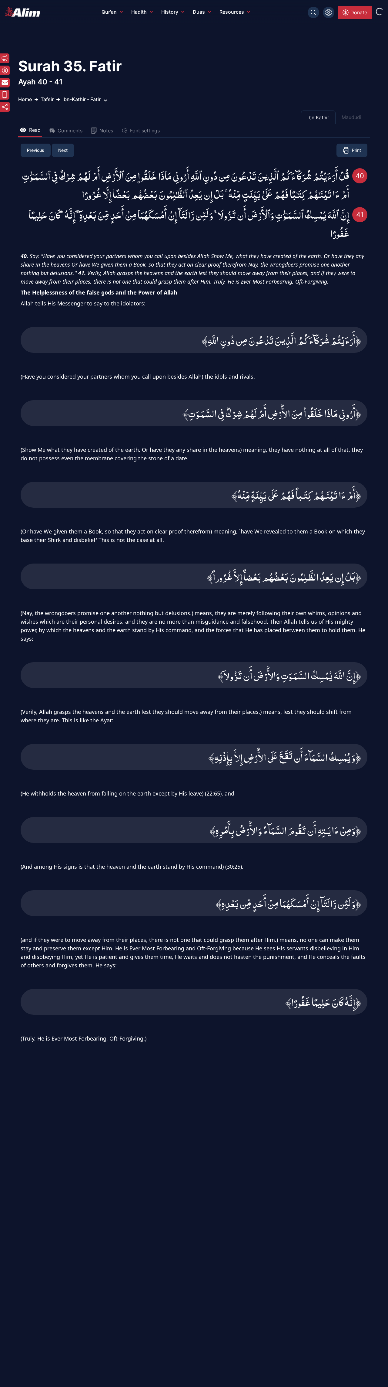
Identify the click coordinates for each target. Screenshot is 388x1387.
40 (360, 176)
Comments (70, 131)
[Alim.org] (24, 12)
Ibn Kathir (318, 117)
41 (359, 215)
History (169, 12)
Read (35, 130)
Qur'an (109, 12)
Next (63, 150)
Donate (358, 12)
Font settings (145, 131)
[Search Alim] (313, 12)
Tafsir (47, 99)
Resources (231, 12)
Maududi (351, 117)
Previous (35, 150)
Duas (199, 12)
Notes (106, 131)
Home (25, 99)
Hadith (139, 12)
